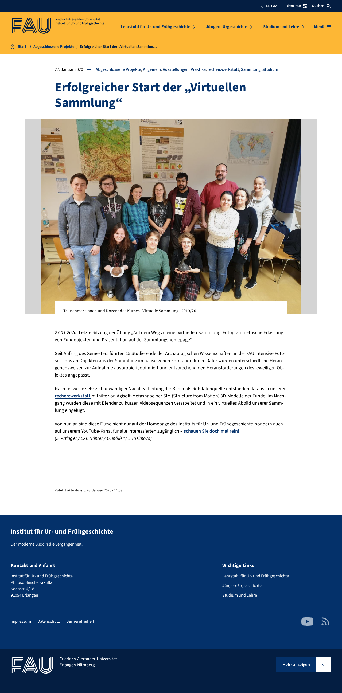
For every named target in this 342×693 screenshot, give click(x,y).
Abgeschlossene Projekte (118, 69)
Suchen (318, 6)
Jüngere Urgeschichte (226, 27)
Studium (270, 69)
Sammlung (251, 69)
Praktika (198, 69)
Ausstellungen (176, 69)
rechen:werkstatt (223, 69)
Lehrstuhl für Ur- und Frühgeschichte (155, 27)
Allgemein (152, 69)
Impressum (21, 621)
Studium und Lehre (281, 27)
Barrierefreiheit (80, 621)
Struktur (294, 6)
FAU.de (271, 6)
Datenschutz (48, 621)
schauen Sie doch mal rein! (211, 431)
